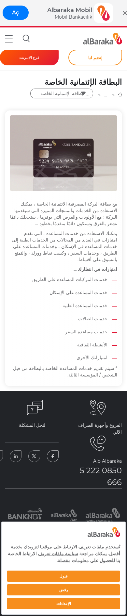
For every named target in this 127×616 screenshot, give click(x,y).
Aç (15, 12)
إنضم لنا (95, 57)
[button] (9, 38)
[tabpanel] (24, 515)
